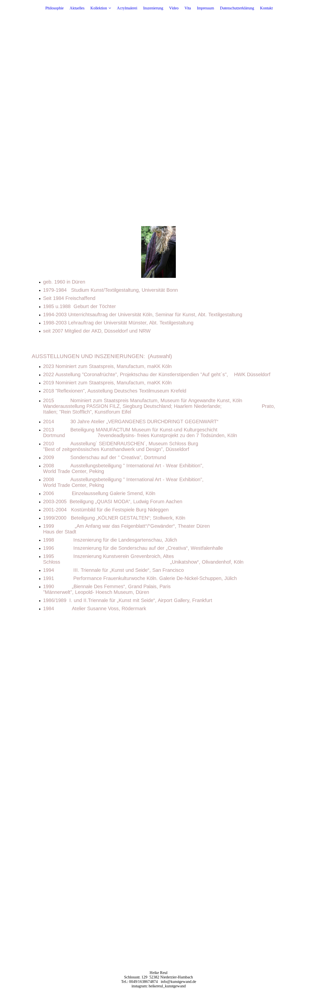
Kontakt (266, 8)
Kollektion (98, 8)
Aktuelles (77, 8)
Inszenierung (153, 8)
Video (174, 8)
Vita (188, 8)
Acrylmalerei (127, 8)
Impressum (205, 8)
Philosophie (54, 8)
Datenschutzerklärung (237, 8)
